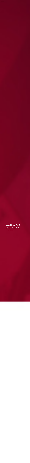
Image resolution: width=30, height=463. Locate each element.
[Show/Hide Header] (2, 2)
